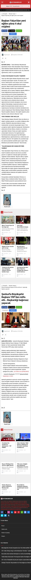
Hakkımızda (4, 529)
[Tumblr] (8, 515)
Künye (3, 525)
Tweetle (13, 30)
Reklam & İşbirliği (6, 532)
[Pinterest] (18, 512)
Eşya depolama (17, 509)
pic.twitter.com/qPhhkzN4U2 (21, 371)
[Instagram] (8, 512)
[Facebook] (2, 512)
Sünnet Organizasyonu (21, 505)
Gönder (20, 30)
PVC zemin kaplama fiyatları (22, 504)
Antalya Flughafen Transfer (7, 502)
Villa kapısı (21, 576)
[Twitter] (5, 512)
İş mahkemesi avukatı (17, 507)
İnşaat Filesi (13, 505)
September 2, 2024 (8, 376)
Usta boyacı (9, 507)
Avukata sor (25, 507)
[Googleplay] (2, 515)
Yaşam (14, 13)
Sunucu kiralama (15, 576)
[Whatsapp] (22, 512)
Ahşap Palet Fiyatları (5, 505)
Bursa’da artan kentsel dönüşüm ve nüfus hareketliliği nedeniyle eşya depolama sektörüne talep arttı (18, 10)
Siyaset (14, 285)
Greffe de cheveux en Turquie (22, 575)
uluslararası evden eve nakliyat (19, 501)
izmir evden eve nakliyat (6, 501)
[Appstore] (28, 512)
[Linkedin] (12, 512)
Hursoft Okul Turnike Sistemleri (8, 504)
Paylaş (5, 30)
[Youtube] (15, 512)
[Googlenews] (25, 512)
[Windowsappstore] (5, 515)
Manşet (10, 13)
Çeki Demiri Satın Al (6, 576)
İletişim (3, 536)
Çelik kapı (15, 578)
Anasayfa (5, 13)
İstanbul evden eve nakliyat (20, 502)
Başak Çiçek (7, 54)
